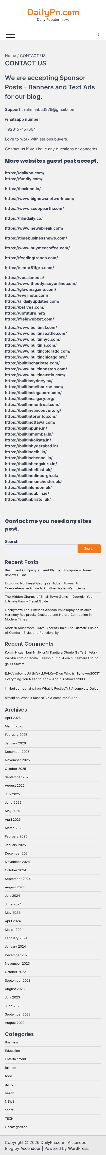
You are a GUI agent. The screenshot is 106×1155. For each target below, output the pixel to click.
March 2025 (14, 828)
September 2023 (18, 980)
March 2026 (14, 726)
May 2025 (12, 811)
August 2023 (15, 989)
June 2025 (13, 802)
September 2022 (18, 1014)
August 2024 (15, 887)
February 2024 (16, 938)
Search (11, 541)
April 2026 (13, 718)
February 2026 (16, 735)
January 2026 (15, 743)
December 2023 (17, 955)
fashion (10, 1068)
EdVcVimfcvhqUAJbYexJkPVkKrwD (31, 673)
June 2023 (13, 1006)
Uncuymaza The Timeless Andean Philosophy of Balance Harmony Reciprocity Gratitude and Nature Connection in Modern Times (48, 614)
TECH (9, 1118)
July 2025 (12, 794)
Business (12, 1042)
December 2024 (17, 853)
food (8, 1076)
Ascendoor (30, 1148)
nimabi (10, 698)
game (9, 1084)
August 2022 (15, 1023)
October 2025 (15, 769)
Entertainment (15, 1059)
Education (12, 1051)
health (9, 1093)
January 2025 (15, 845)
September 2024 (18, 879)
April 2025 (13, 819)
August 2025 (15, 785)
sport (9, 1110)
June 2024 (13, 904)
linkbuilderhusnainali (20, 688)
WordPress (78, 1148)
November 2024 (17, 862)
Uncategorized (16, 1127)
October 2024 (15, 870)
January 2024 (15, 946)
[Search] (97, 34)
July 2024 (12, 895)
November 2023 (17, 963)
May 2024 (12, 913)
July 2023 (12, 997)
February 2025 (16, 836)
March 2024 (14, 930)
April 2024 (13, 921)
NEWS (10, 1101)
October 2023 (15, 972)
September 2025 (18, 777)
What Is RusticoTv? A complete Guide (70, 688)
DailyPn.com (53, 11)
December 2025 (17, 752)
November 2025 (17, 760)
